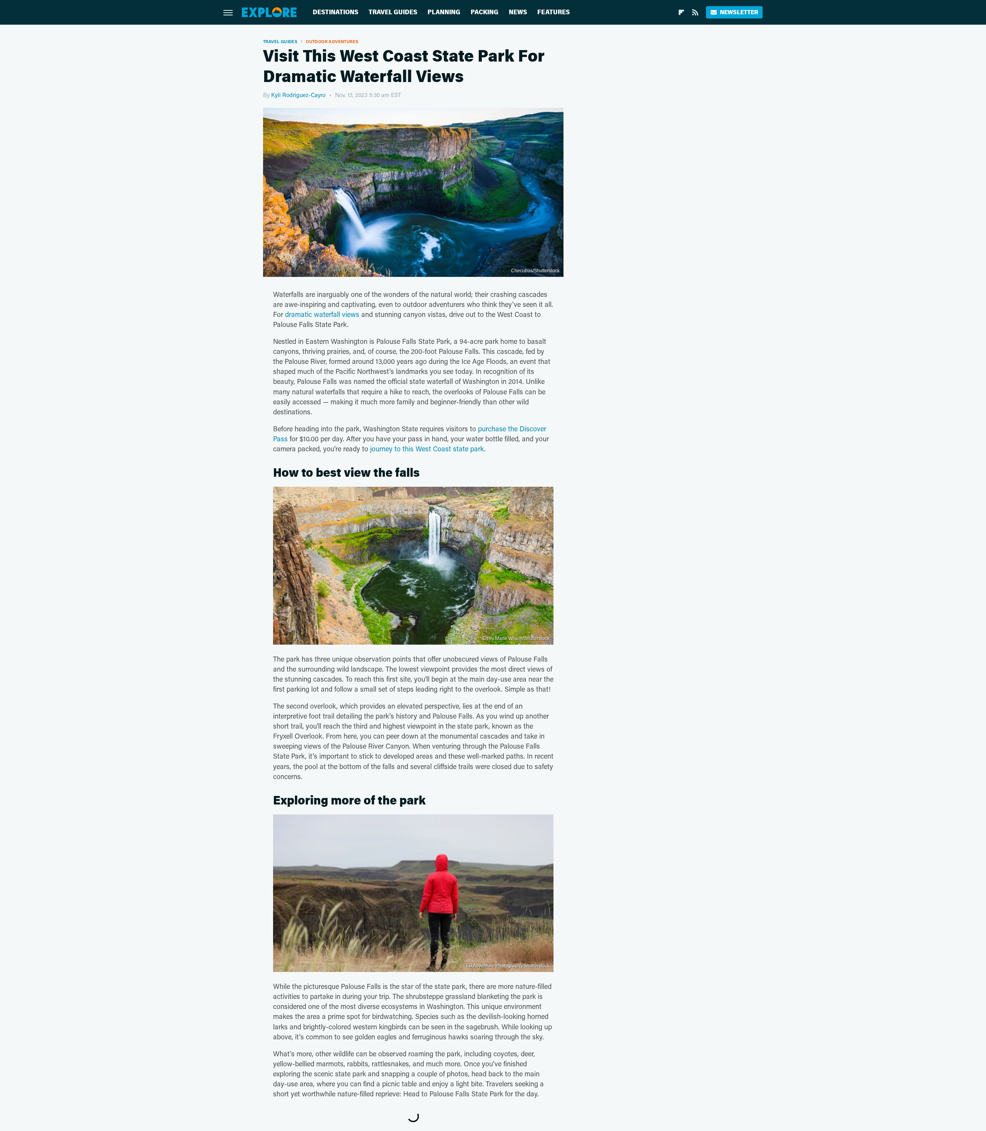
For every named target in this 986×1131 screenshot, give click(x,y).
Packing (484, 12)
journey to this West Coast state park (427, 448)
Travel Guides (393, 12)
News (518, 12)
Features (553, 12)
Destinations (335, 12)
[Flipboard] (681, 12)
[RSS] (695, 12)
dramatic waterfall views (322, 314)
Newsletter (739, 12)
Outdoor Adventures (332, 41)
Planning (444, 12)
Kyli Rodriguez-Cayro (298, 95)
